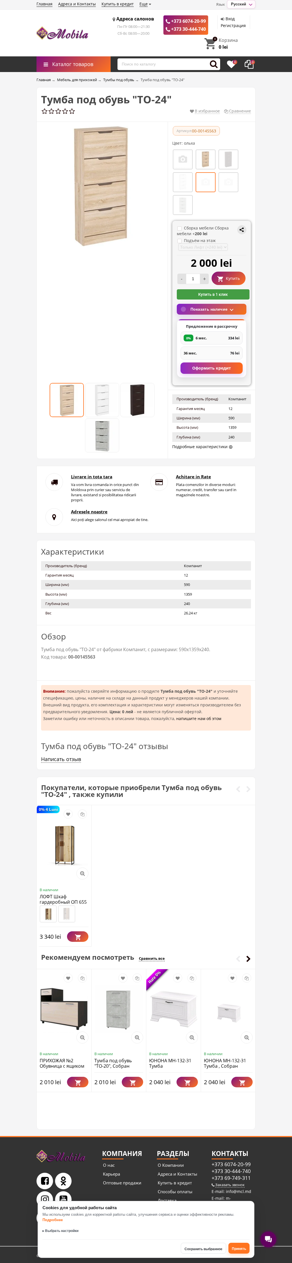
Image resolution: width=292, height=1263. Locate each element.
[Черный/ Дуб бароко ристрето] (66, 913)
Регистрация (233, 25)
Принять (239, 1249)
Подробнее (52, 1220)
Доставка (167, 1200)
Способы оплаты (175, 1191)
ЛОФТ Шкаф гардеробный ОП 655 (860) (63, 902)
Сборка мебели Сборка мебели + (203, 230)
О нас (109, 1165)
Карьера (111, 1174)
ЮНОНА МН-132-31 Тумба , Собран (225, 1063)
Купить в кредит (118, 4)
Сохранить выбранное (203, 1249)
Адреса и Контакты (77, 4)
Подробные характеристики (200, 446)
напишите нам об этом (198, 718)
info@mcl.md (238, 1191)
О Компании (171, 1165)
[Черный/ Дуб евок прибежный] (48, 913)
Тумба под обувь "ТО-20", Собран (113, 1063)
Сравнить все (152, 958)
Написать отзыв (61, 759)
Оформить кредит (211, 368)
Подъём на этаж (200, 240)
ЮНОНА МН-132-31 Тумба (170, 1063)
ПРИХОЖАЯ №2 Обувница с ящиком (62, 1063)
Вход (230, 18)
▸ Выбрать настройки (60, 1231)
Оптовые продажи (122, 1183)
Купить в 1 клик (213, 294)
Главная (44, 4)
